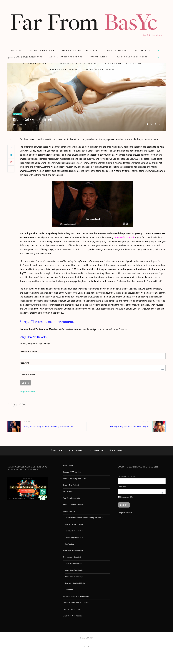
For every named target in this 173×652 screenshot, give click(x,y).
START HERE (17, 50)
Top (87, 646)
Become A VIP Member (42, 50)
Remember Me (28, 374)
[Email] (159, 124)
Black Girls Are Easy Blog (132, 57)
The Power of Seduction (74, 531)
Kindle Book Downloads (74, 563)
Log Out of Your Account (99, 70)
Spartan (17, 114)
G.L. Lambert (21, 125)
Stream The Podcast (115, 50)
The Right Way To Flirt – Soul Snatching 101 (129, 426)
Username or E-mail (29, 351)
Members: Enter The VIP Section (123, 63)
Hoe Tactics (69, 544)
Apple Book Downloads (73, 570)
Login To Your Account (63, 70)
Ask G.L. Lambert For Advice (65, 57)
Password (24, 362)
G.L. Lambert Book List (36, 63)
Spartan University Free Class (79, 50)
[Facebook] (147, 124)
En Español (69, 590)
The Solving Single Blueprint (76, 537)
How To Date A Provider (74, 524)
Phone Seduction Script (74, 577)
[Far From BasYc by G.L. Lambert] (86, 23)
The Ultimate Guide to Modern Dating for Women (84, 518)
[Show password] (162, 369)
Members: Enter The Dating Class (78, 63)
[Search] (165, 50)
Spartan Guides (98, 57)
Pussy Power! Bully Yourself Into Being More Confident (49, 426)
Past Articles (142, 50)
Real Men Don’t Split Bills (75, 583)
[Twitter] (151, 124)
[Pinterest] (155, 124)
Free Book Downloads (29, 57)
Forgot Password (27, 391)
